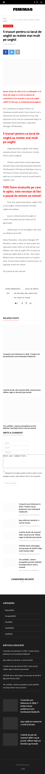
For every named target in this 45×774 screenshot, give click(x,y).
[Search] (41, 2)
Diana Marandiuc (13, 289)
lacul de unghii (32, 289)
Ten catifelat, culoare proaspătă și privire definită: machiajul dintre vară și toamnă (19, 427)
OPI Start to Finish (22, 298)
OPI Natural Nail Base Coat (26, 293)
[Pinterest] (26, 303)
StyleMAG (9, 634)
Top (23, 769)
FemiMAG (8, 622)
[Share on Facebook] (5, 52)
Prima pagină (5, 20)
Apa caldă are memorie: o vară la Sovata (18, 660)
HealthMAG (9, 628)
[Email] (30, 303)
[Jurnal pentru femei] (22, 9)
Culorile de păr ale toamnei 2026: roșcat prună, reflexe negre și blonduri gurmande (22, 391)
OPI (8, 293)
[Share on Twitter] (12, 52)
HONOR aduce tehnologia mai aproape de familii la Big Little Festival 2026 (30, 548)
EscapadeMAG (10, 616)
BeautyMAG (8, 26)
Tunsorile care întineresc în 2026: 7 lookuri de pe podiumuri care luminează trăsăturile (21, 355)
